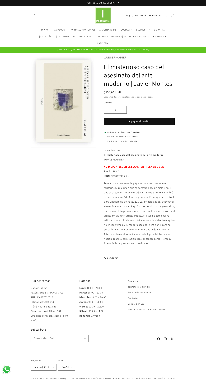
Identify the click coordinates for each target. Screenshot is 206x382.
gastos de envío (114, 97)
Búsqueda (133, 281)
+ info (34, 320)
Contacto (133, 298)
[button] (34, 15)
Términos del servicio (139, 286)
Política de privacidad (102, 378)
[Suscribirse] (84, 338)
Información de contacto (164, 378)
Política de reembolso (139, 292)
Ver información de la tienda (122, 141)
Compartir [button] (112, 257)
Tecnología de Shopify (59, 378)
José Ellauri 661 (136, 303)
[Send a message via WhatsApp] (7, 369)
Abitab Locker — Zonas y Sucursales (146, 309)
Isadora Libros (43, 378)
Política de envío (143, 378)
